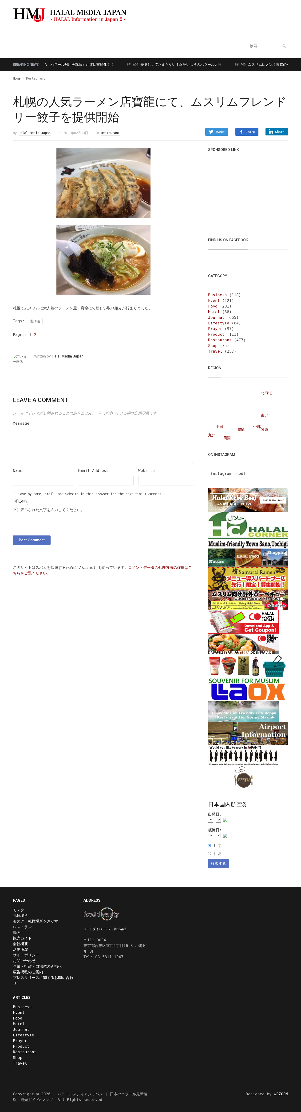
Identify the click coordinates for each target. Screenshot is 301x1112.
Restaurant (110, 133)
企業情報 (209, 32)
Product (216, 334)
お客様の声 (278, 32)
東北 (264, 415)
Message (21, 423)
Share (250, 132)
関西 (242, 429)
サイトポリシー (26, 955)
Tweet (220, 132)
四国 (227, 438)
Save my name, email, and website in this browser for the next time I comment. (90, 494)
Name (17, 470)
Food (213, 306)
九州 (212, 435)
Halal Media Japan (35, 133)
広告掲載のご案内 (28, 972)
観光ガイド (66, 32)
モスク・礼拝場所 (31, 32)
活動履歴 (20, 949)
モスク (18, 910)
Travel (215, 351)
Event (214, 300)
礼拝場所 (20, 915)
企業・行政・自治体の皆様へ (37, 966)
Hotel (214, 312)
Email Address (93, 470)
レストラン (92, 32)
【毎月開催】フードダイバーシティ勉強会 (159, 32)
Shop (213, 345)
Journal (216, 317)
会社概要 (20, 944)
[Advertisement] (243, 195)
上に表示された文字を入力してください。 (48, 510)
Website (146, 470)
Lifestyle (218, 323)
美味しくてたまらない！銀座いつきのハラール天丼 (163, 64)
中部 (257, 426)
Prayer (215, 329)
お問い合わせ (24, 960)
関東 (264, 429)
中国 (219, 426)
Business (217, 295)
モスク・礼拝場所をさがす (35, 921)
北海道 (35, 321)
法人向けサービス (243, 32)
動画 (113, 32)
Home (16, 78)
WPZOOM (281, 1094)
